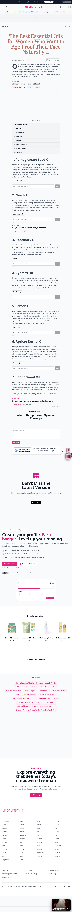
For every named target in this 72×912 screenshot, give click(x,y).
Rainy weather (25, 231)
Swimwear (52, 12)
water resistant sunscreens (48, 698)
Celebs (57, 824)
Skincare (4, 853)
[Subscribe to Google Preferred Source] (22, 450)
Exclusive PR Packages (31, 874)
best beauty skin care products (24, 698)
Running (46, 12)
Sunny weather (16, 231)
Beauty (4, 824)
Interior (39, 839)
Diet (38, 828)
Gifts (38, 835)
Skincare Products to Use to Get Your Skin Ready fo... (36, 710)
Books (39, 824)
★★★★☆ (67, 26)
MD (28, 60)
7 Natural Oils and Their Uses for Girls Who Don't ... (36, 702)
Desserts (22, 828)
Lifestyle (4, 842)
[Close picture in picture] (53, 900)
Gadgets (4, 835)
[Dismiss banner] (57, 448)
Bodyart (22, 824)
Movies (4, 846)
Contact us (5, 870)
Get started (50, 598)
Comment (16, 442)
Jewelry (25, 12)
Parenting (5, 849)
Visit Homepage (36, 795)
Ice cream (37, 87)
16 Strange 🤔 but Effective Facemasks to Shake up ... (36, 694)
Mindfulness (32, 12)
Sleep (21, 853)
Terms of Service (7, 877)
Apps (21, 821)
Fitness (22, 831)
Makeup (39, 842)
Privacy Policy (52, 874)
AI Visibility (28, 870)
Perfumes (39, 12)
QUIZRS (58, 89)
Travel (12, 12)
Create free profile (9, 564)
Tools (21, 860)
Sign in (35, 568)
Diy (8, 12)
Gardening (23, 835)
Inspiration (23, 839)
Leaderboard (21, 598)
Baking (57, 821)
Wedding (57, 856)
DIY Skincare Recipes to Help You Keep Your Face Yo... (36, 687)
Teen (3, 856)
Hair (56, 835)
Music (3, 12)
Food (38, 831)
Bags (38, 821)
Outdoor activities (27, 404)
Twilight (39, 856)
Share (57, 60)
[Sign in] (69, 7)
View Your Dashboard (28, 564)
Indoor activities (17, 404)
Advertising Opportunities (9, 874)
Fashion (4, 831)
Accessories (60, 12)
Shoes (57, 849)
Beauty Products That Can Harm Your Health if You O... (36, 683)
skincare (5, 26)
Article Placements (53, 870)
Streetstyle (18, 12)
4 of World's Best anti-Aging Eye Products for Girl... (36, 706)
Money (57, 842)
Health (4, 839)
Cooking (4, 828)
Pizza (24, 87)
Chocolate (30, 87)
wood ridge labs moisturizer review (52, 691)
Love (66, 12)
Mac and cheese (17, 87)
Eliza (15, 60)
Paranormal (58, 846)
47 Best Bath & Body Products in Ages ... (21, 691)
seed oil (36, 165)
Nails (38, 846)
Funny (57, 831)
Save (49, 60)
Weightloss (5, 860)
